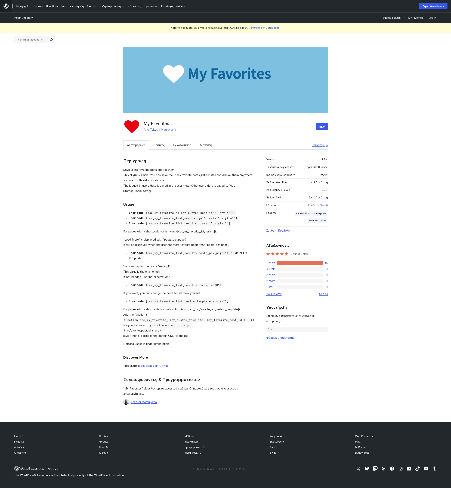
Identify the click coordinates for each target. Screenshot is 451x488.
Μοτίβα (103, 452)
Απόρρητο (20, 452)
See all (323, 294)
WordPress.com (364, 436)
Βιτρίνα (103, 436)
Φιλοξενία (20, 447)
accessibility (302, 213)
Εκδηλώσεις (277, 441)
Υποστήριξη (320, 145)
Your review (274, 294)
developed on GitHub (155, 365)
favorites (314, 220)
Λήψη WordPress (433, 6)
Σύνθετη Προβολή (278, 230)
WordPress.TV (193, 452)
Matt (357, 441)
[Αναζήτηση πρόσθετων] (51, 39)
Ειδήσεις (19, 441)
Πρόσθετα (105, 447)
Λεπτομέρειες (136, 145)
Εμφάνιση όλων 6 (318, 205)
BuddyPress (362, 452)
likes (323, 220)
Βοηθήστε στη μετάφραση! (264, 27)
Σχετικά (18, 436)
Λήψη (322, 126)
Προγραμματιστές (195, 447)
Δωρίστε (275, 447)
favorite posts (319, 213)
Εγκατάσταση (182, 145)
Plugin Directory (23, 17)
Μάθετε (189, 436)
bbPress (360, 447)
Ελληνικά (53, 469)
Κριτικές (159, 145)
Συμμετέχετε (277, 436)
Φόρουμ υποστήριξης (280, 337)
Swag (274, 452)
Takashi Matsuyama (163, 129)
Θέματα (104, 441)
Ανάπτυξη (205, 145)
